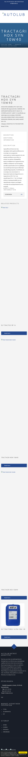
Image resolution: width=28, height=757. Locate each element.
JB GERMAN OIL (7, 711)
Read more (7, 333)
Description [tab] (9, 135)
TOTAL (7, 126)
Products (18, 44)
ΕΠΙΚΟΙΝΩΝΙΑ (6, 731)
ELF (4, 714)
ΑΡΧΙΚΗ (5, 725)
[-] (2, 21)
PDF (2, 697)
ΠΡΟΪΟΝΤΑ (5, 729)
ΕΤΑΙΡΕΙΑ (5, 727)
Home (10, 44)
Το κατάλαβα (23, 752)
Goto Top (14, 646)
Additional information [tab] (9, 139)
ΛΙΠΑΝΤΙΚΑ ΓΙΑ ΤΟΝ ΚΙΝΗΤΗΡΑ (14, 124)
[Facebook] (14, 7)
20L (21, 194)
